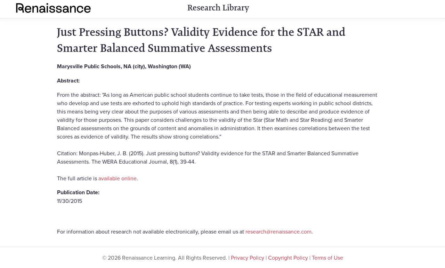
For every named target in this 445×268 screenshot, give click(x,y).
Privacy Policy (247, 257)
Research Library (218, 7)
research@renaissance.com (278, 231)
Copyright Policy (288, 257)
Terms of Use (327, 257)
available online (117, 178)
